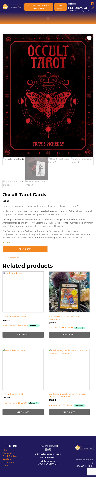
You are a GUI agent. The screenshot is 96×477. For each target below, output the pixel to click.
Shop (5, 466)
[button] (89, 38)
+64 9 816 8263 (48, 457)
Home (5, 450)
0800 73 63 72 (48, 461)
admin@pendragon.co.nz (48, 454)
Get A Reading (9, 456)
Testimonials (8, 462)
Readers (6, 459)
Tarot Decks (14, 257)
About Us (7, 453)
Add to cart (25, 249)
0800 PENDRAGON (48, 464)
